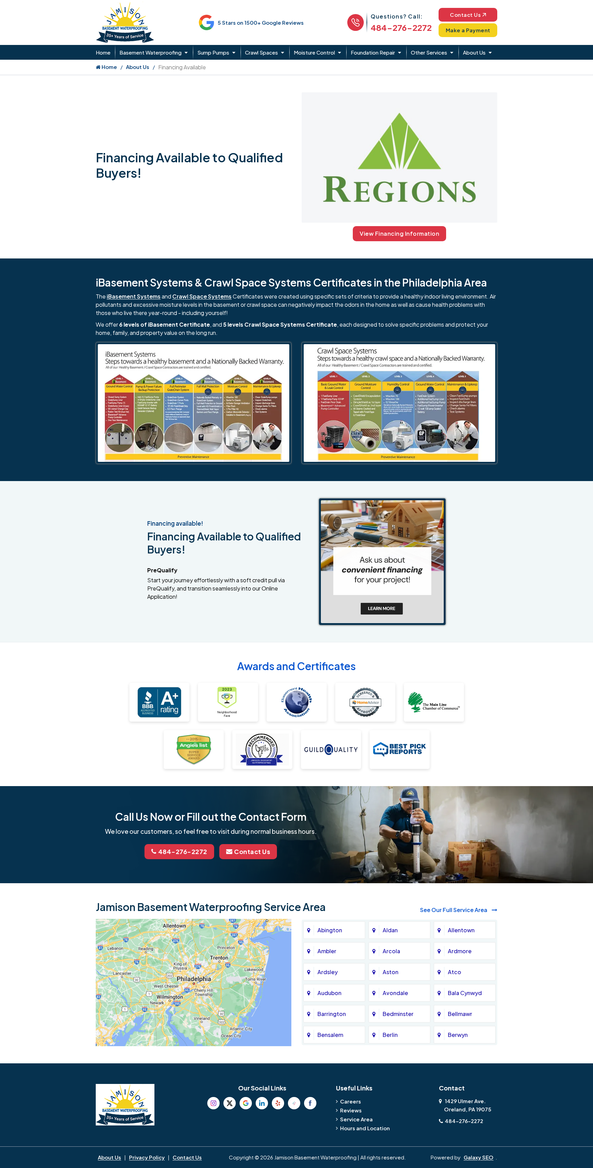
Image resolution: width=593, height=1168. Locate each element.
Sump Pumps (213, 52)
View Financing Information (399, 233)
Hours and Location (365, 1128)
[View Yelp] (278, 1103)
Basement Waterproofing (150, 52)
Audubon (329, 992)
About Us (474, 52)
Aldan (390, 930)
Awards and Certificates (296, 666)
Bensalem (330, 1034)
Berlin (390, 1034)
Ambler (326, 951)
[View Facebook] (310, 1103)
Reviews (351, 1110)
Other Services (429, 52)
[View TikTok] (294, 1103)
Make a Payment (468, 30)
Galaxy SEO (478, 1157)
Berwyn (458, 1034)
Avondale (395, 992)
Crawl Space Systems (202, 296)
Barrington (331, 1013)
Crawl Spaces (261, 52)
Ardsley (327, 972)
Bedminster (398, 1013)
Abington (329, 930)
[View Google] (246, 1103)
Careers (350, 1101)
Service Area (356, 1119)
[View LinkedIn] (262, 1103)
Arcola (391, 951)
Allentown (461, 930)
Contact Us (465, 14)
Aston (390, 972)
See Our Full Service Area (454, 909)
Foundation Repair (373, 52)
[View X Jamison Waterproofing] (229, 1103)
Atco (454, 972)
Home (103, 52)
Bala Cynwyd (465, 992)
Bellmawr (460, 1013)
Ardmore (460, 951)
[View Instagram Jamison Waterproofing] (213, 1103)
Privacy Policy (147, 1157)
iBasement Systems (134, 296)
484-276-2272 (401, 27)
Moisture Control (314, 52)
